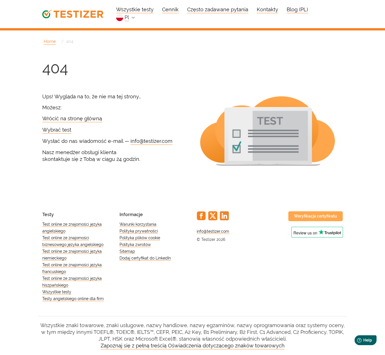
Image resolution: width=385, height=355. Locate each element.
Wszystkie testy (135, 9)
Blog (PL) (297, 9)
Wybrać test (56, 130)
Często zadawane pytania (217, 9)
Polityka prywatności (139, 231)
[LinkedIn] (224, 215)
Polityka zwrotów (135, 244)
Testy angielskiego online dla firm (73, 298)
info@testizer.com (151, 141)
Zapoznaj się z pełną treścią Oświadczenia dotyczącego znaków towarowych (193, 346)
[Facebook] (201, 215)
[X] (212, 215)
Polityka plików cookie (140, 238)
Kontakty (267, 9)
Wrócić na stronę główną (72, 118)
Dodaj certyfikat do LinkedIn (145, 258)
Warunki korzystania (138, 224)
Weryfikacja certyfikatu (315, 216)
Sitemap (127, 251)
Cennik (170, 9)
